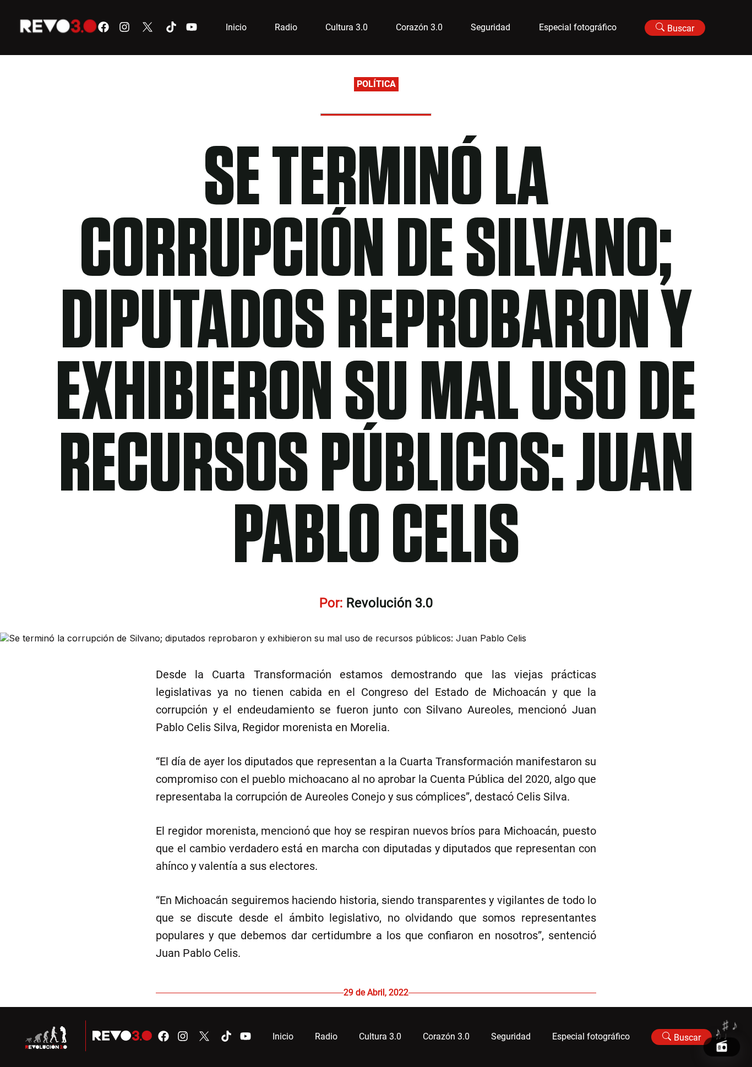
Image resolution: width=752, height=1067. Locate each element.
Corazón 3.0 (419, 27)
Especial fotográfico (578, 27)
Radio (286, 27)
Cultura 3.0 (346, 27)
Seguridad (490, 27)
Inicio (236, 27)
